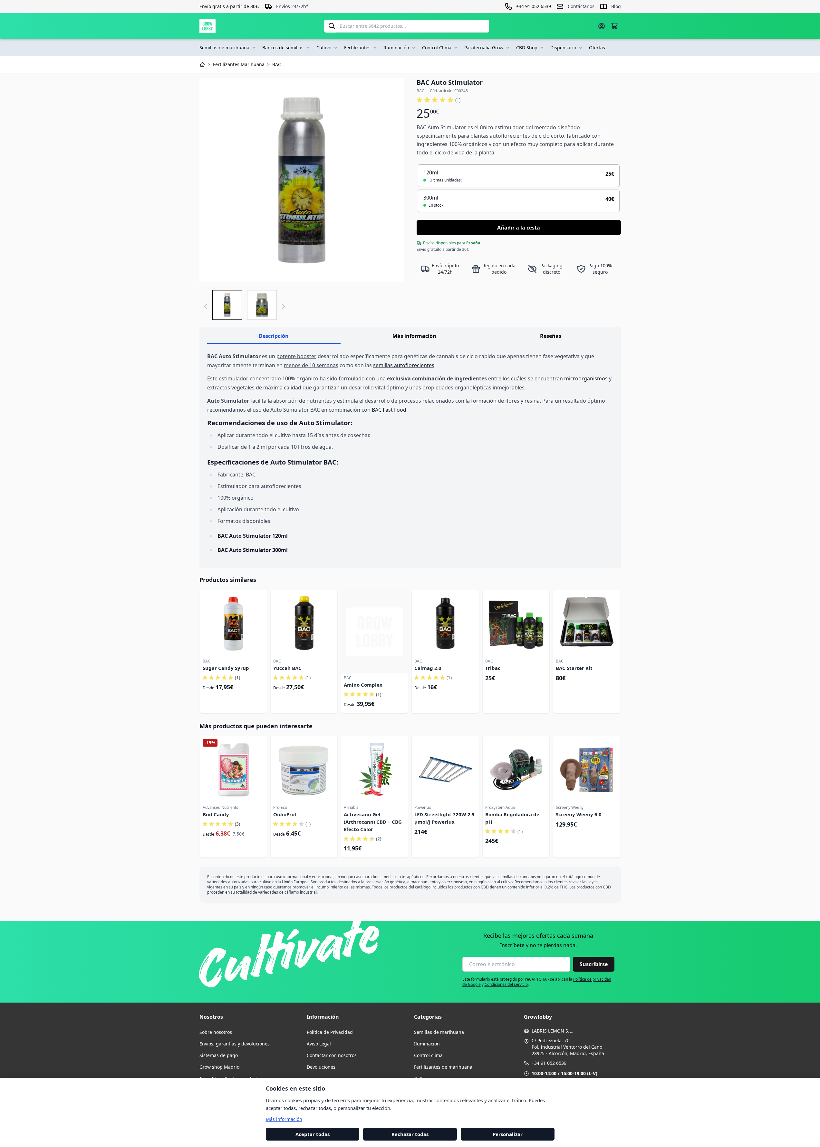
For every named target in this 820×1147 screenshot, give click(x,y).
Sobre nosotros (215, 1032)
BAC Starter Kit (574, 668)
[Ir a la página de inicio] (207, 26)
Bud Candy (216, 814)
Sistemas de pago (218, 1055)
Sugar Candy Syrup (226, 668)
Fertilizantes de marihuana (443, 1067)
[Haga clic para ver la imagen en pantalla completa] (301, 180)
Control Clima (436, 47)
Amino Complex (363, 684)
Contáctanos (581, 6)
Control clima (428, 1055)
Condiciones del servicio (506, 984)
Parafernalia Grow (483, 47)
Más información (414, 335)
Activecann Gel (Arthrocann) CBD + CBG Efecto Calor (373, 821)
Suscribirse (594, 964)
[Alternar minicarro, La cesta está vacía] (614, 26)
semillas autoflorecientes (403, 365)
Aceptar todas (312, 1134)
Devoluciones (321, 1067)
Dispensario (563, 47)
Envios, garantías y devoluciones (234, 1044)
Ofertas (597, 47)
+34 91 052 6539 (549, 1063)
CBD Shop (526, 47)
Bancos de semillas (283, 47)
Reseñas (550, 335)
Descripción (274, 335)
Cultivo (323, 47)
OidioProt (285, 814)
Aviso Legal (319, 1044)
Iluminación (396, 47)
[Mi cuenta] (601, 26)
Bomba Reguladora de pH (512, 818)
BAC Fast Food (389, 409)
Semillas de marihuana (224, 47)
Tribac (492, 668)
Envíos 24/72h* (292, 6)
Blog (616, 6)
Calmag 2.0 (427, 668)
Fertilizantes (357, 47)
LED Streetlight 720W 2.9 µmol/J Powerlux (444, 818)
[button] (438, 100)
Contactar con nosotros (332, 1055)
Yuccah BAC (287, 668)
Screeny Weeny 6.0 (579, 814)
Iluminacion (427, 1044)
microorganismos (586, 378)
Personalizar (508, 1134)
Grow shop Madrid (219, 1067)
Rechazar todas (410, 1134)
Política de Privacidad (330, 1032)
